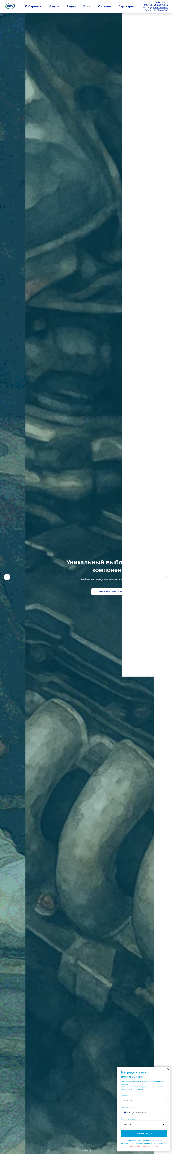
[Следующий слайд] (166, 577)
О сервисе (33, 6)
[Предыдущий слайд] (7, 577)
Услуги (54, 6)
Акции (71, 6)
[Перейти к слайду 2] (85, 1150)
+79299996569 (160, 7)
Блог (87, 6)
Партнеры (126, 6)
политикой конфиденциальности (144, 1146)
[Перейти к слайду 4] (90, 1150)
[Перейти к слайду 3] (87, 1150)
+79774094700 (160, 10)
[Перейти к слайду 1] (82, 1150)
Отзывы (104, 6)
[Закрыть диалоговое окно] (168, 1069)
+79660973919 (160, 5)
